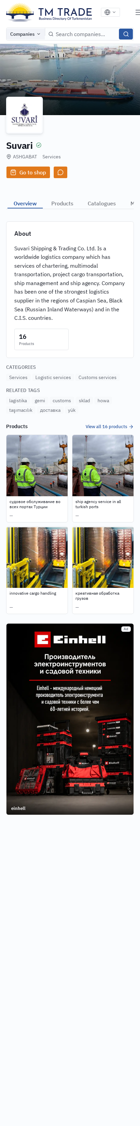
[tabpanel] (70, 417)
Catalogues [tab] (102, 203)
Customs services (97, 377)
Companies (22, 34)
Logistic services (53, 377)
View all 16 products (106, 426)
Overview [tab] (25, 203)
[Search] (126, 34)
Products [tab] (62, 203)
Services (51, 157)
